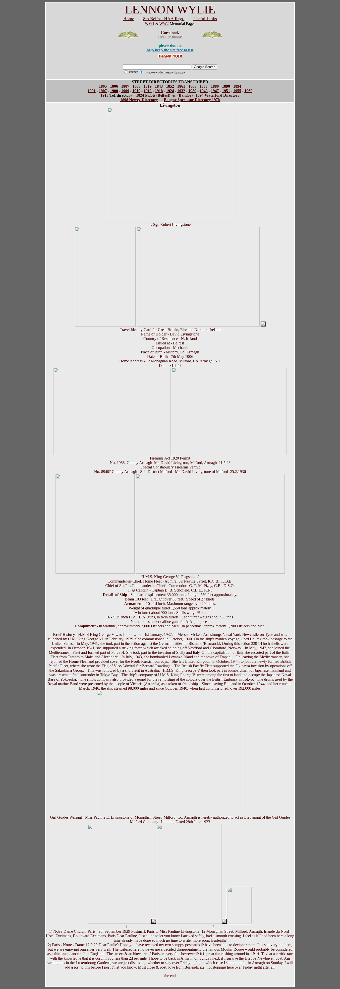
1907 (103, 91)
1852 (170, 86)
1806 (114, 86)
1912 (148, 91)
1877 (204, 86)
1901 (92, 91)
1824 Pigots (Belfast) (152, 95)
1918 (159, 91)
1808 (136, 86)
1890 (226, 86)
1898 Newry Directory (139, 100)
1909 (125, 91)
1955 (237, 91)
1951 (226, 91)
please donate (170, 45)
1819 (148, 86)
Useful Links (205, 18)
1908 (114, 91)
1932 (181, 91)
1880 (215, 86)
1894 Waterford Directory (217, 95)
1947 (215, 91)
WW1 (149, 23)
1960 (248, 91)
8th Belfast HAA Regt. (163, 18)
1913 (105, 95)
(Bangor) (185, 95)
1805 (103, 86)
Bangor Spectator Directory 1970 (192, 100)
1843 (159, 86)
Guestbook (170, 32)
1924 (170, 91)
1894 (237, 86)
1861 (181, 86)
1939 (192, 91)
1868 (192, 86)
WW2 (164, 23)
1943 (204, 91)
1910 (136, 91)
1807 (125, 86)
